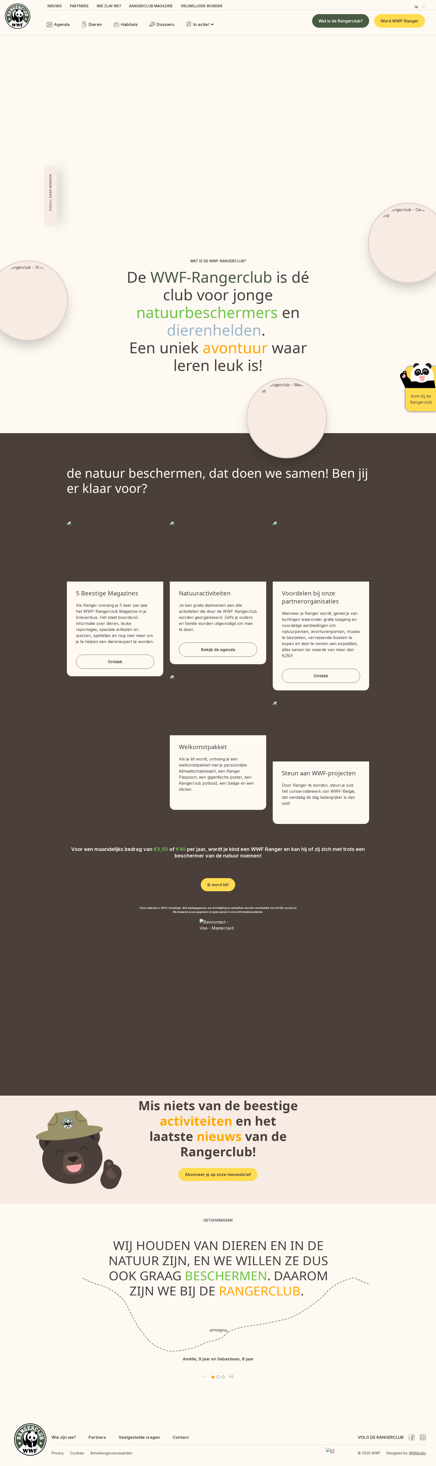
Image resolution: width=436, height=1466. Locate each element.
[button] (212, 1377)
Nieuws (54, 6)
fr (423, 7)
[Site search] (406, 6)
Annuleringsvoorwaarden (111, 1453)
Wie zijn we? (109, 6)
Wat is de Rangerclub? (340, 20)
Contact (181, 1437)
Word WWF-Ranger (399, 20)
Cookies (77, 1453)
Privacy (57, 1453)
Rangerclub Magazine (151, 6)
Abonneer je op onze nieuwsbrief (218, 1174)
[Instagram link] (423, 1437)
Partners (79, 6)
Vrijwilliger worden (201, 6)
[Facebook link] (412, 1437)
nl (417, 7)
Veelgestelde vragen (139, 1437)
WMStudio (417, 1453)
